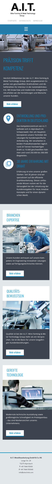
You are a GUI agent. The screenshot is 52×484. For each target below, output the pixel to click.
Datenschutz (25, 21)
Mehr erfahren (12, 104)
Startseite (12, 21)
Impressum (37, 21)
